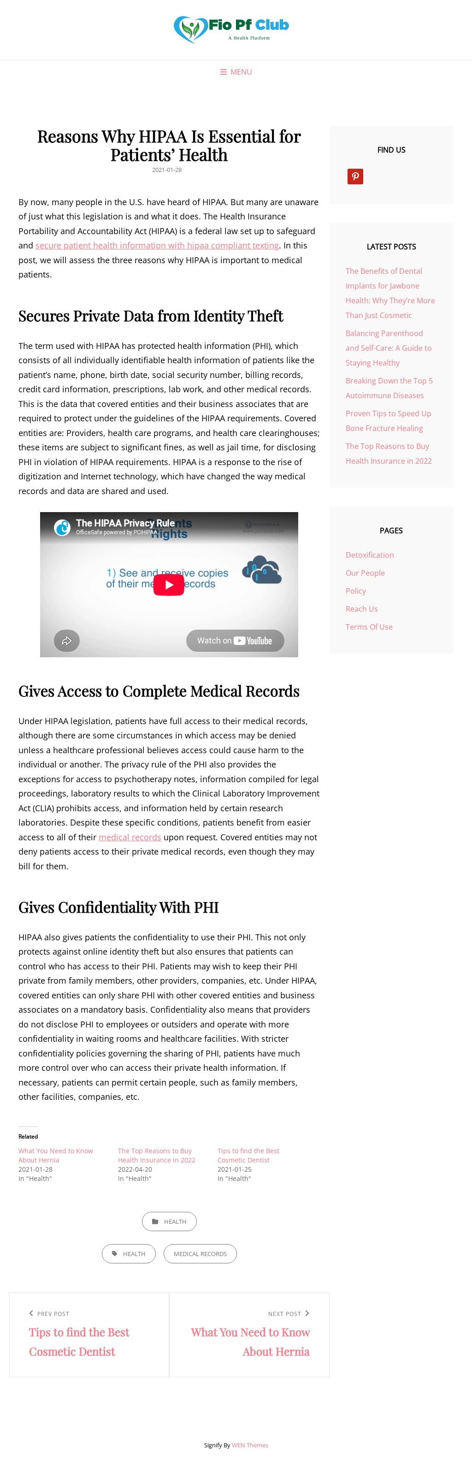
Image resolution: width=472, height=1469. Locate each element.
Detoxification (370, 555)
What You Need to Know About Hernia (55, 1155)
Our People (365, 573)
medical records (130, 837)
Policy (356, 591)
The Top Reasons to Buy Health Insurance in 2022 (156, 1155)
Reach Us (362, 609)
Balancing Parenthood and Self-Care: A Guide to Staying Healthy (389, 348)
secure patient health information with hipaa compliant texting (157, 245)
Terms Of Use (369, 627)
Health (175, 1221)
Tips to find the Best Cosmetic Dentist (248, 1155)
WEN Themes (250, 1445)
